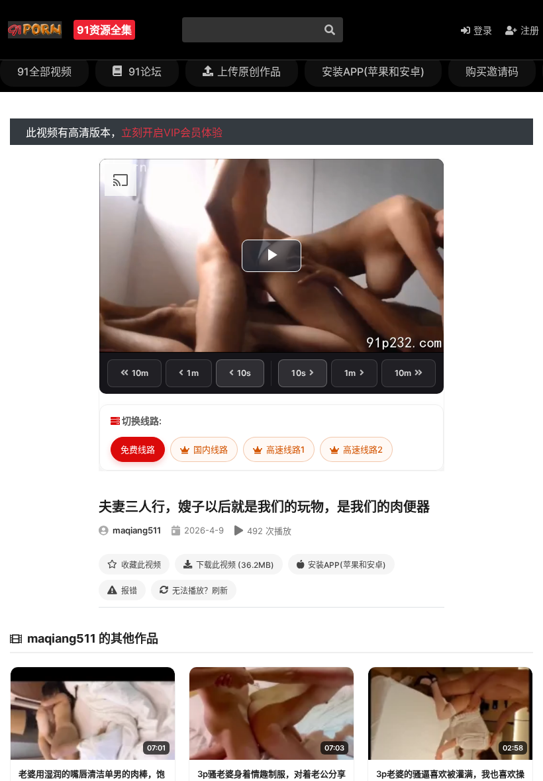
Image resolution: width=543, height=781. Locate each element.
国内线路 (209, 449)
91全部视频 (44, 71)
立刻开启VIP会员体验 (171, 132)
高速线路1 (284, 449)
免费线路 (138, 449)
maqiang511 (137, 530)
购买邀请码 (492, 71)
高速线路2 (362, 449)
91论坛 (144, 71)
